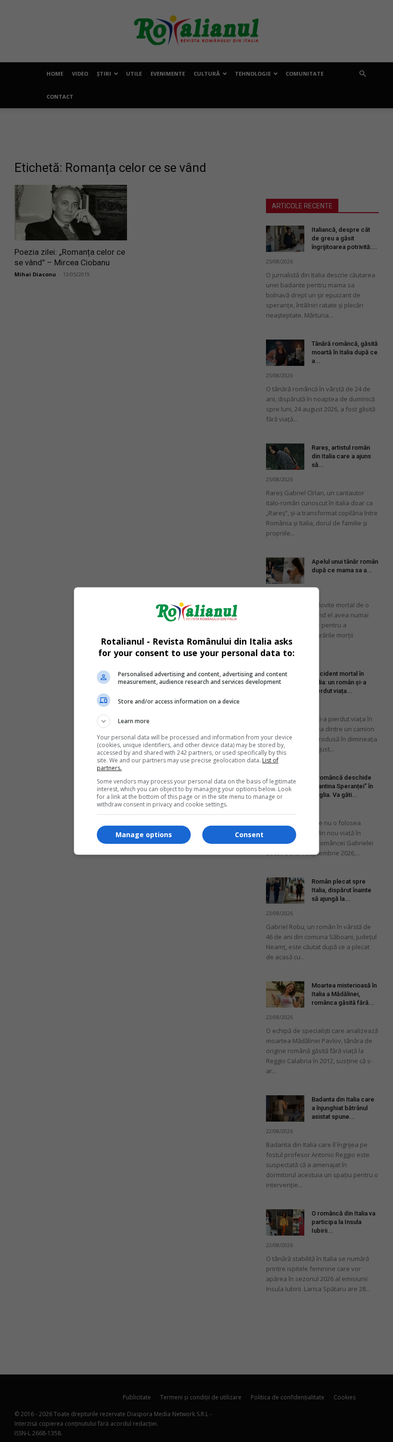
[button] (196, 721)
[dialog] (196, 721)
